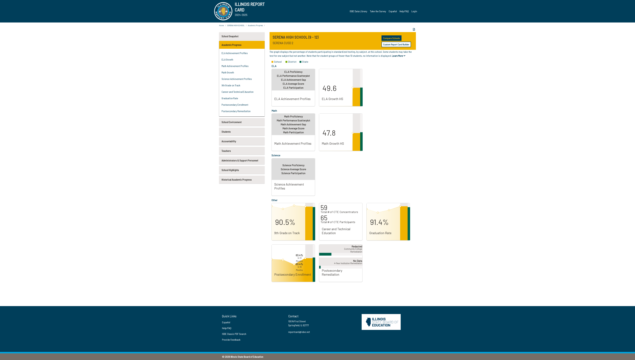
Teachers (226, 150)
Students (226, 131)
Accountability (229, 141)
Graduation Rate (230, 98)
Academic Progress (231, 44)
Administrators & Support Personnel (240, 160)
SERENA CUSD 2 (283, 43)
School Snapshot (230, 36)
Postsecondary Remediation (236, 111)
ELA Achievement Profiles (235, 53)
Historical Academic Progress (237, 179)
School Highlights (230, 169)
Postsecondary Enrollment (235, 104)
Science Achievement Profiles (237, 78)
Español (393, 11)
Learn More (398, 55)
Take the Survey (378, 11)
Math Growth (228, 72)
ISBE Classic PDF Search (234, 333)
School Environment (232, 122)
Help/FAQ (404, 11)
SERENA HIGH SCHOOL (236, 25)
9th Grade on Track (231, 85)
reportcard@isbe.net (299, 331)
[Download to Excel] (414, 29)
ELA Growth (227, 59)
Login (414, 11)
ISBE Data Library (358, 11)
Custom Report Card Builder (396, 44)
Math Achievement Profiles (235, 65)
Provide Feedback (231, 339)
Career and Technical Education (238, 91)
